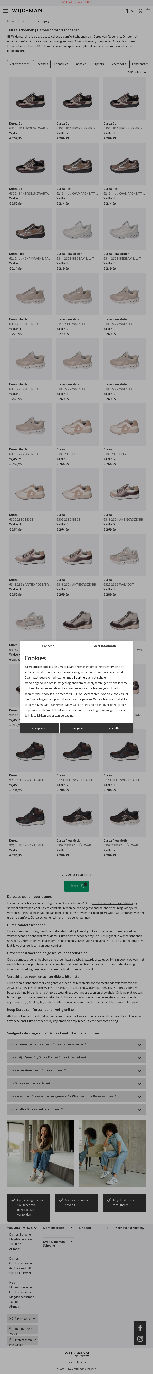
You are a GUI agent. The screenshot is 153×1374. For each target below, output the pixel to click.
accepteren (39, 728)
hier (93, 705)
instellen (115, 728)
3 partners (80, 677)
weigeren (78, 728)
